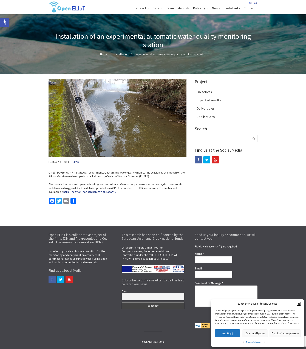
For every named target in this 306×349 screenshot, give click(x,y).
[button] (299, 303)
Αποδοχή (227, 333)
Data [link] (156, 8)
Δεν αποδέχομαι (255, 333)
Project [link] (141, 8)
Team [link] (170, 8)
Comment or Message (209, 283)
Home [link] (103, 54)
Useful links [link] (231, 8)
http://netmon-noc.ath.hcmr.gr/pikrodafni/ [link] (89, 192)
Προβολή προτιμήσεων (285, 333)
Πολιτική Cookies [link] (253, 342)
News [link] (216, 8)
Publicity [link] (199, 8)
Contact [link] (250, 8)
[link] (4, 22)
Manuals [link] (183, 8)
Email (124, 291)
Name (199, 253)
